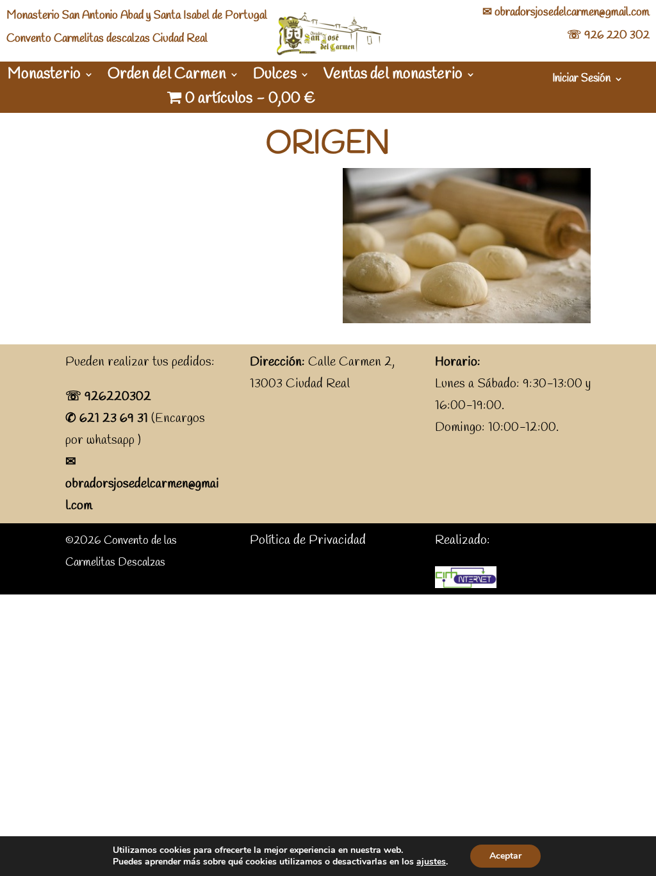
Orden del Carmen (167, 77)
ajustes (431, 862)
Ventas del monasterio (393, 77)
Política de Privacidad (308, 540)
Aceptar (505, 856)
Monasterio (44, 77)
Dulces (275, 77)
